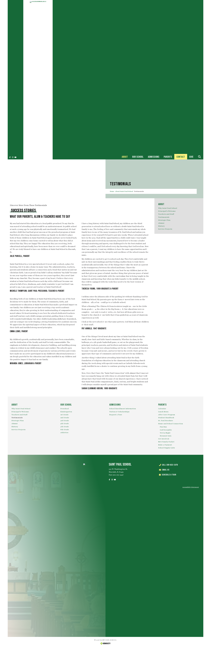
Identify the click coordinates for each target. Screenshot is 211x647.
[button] (10, 157)
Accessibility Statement (190, 487)
